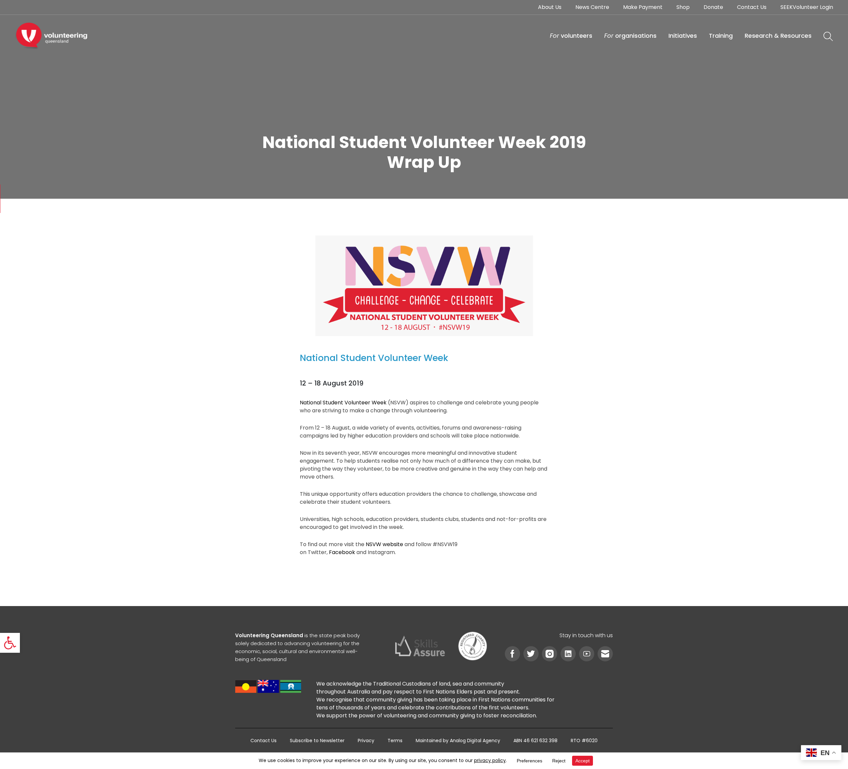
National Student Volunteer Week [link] (343, 402)
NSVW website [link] (384, 544)
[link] (10, 643)
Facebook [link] (342, 552)
